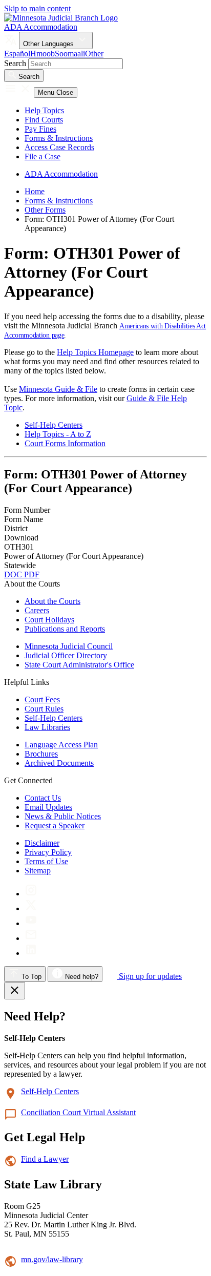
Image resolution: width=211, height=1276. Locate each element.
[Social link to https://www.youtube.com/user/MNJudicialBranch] (31, 923)
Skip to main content (37, 8)
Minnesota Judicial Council (69, 646)
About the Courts (52, 601)
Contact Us (43, 797)
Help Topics (44, 110)
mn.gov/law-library (52, 1259)
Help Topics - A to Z (58, 434)
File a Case (42, 156)
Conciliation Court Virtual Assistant (78, 1112)
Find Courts (44, 119)
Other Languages (49, 44)
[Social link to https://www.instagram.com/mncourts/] (31, 893)
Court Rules (44, 708)
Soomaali (70, 53)
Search (15, 63)
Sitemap (38, 870)
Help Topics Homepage (95, 352)
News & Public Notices (63, 816)
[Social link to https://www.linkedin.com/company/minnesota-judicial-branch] (31, 953)
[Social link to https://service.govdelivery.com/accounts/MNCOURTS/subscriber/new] (31, 938)
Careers (37, 610)
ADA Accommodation (40, 27)
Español (17, 53)
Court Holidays (49, 619)
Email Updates (48, 807)
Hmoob (42, 53)
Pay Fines (40, 128)
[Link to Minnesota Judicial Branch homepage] (61, 17)
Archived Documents (59, 763)
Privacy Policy (48, 852)
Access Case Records (59, 147)
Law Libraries (47, 727)
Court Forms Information (65, 443)
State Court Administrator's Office (79, 664)
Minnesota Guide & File (58, 389)
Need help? (80, 976)
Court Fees (42, 699)
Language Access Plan (61, 744)
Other (94, 53)
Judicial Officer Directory (66, 655)
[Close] (14, 990)
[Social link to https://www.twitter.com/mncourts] (31, 908)
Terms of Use (46, 861)
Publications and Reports (65, 628)
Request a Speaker (55, 825)
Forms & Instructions (59, 138)
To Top (30, 976)
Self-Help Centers (53, 425)
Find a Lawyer (45, 1159)
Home (35, 191)
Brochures (41, 753)
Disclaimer (42, 843)
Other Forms (45, 209)
